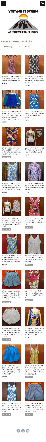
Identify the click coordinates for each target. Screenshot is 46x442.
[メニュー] (3, 3)
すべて (28, 47)
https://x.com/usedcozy (23, 431)
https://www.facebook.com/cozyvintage (18, 431)
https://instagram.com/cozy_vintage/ (27, 431)
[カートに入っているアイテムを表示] (42, 3)
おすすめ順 (8, 47)
